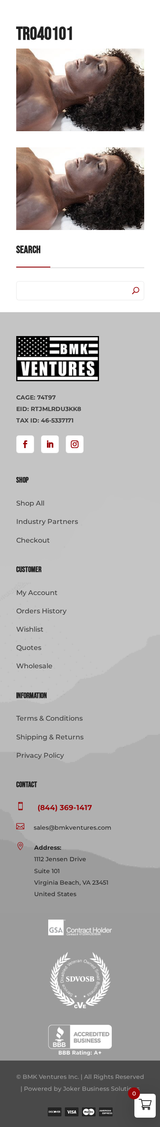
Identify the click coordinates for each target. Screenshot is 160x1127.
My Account (37, 593)
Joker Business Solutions (101, 1088)
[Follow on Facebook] (25, 444)
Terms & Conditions (49, 718)
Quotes (28, 648)
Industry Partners (47, 522)
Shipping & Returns (50, 737)
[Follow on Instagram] (75, 444)
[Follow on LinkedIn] (50, 444)
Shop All (30, 503)
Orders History (41, 611)
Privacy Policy (40, 755)
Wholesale (34, 666)
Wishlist (30, 629)
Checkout (33, 540)
